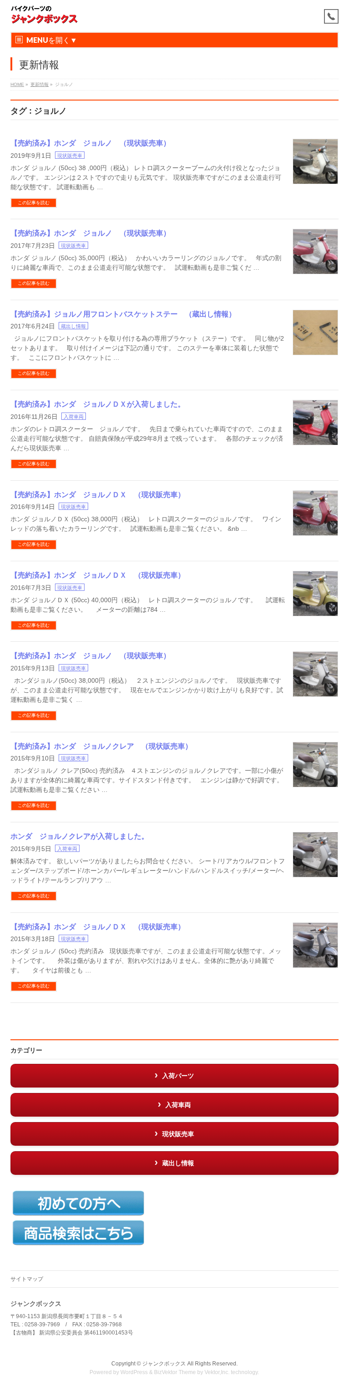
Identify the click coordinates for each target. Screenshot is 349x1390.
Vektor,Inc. (216, 1372)
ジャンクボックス (164, 1363)
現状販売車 (69, 155)
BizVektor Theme (175, 1372)
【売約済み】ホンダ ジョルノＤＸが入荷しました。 (97, 404)
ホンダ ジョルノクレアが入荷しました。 (79, 836)
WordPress (134, 1372)
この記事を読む (34, 202)
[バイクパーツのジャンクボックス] (44, 15)
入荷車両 (74, 416)
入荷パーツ (178, 1075)
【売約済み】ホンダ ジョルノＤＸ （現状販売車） (97, 495)
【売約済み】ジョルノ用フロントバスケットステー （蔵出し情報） (123, 314)
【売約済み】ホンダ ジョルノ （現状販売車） (90, 143)
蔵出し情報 (73, 326)
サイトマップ (26, 1279)
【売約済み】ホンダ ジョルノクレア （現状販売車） (101, 746)
